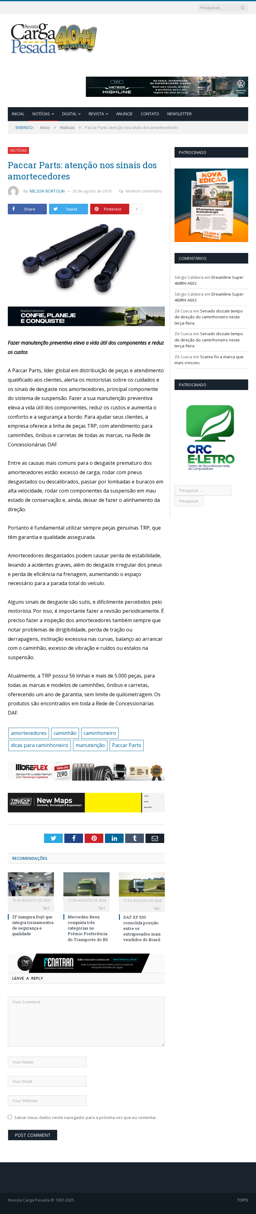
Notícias (41, 114)
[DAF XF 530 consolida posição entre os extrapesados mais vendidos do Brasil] (142, 887)
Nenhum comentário (144, 191)
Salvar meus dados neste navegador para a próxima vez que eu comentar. (85, 1117)
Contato (150, 114)
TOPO (242, 1200)
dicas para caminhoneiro (39, 745)
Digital (69, 114)
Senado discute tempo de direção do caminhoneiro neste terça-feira (209, 317)
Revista (96, 114)
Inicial (18, 114)
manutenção (90, 745)
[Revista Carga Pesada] (54, 38)
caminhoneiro (100, 733)
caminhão (65, 733)
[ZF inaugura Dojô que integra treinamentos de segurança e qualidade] (31, 887)
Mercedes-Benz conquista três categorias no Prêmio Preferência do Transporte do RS (88, 928)
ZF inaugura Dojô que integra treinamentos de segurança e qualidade (33, 925)
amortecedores (29, 733)
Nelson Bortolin (47, 191)
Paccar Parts (126, 745)
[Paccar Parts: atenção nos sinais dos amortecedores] (86, 259)
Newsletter (179, 114)
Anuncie (124, 114)
